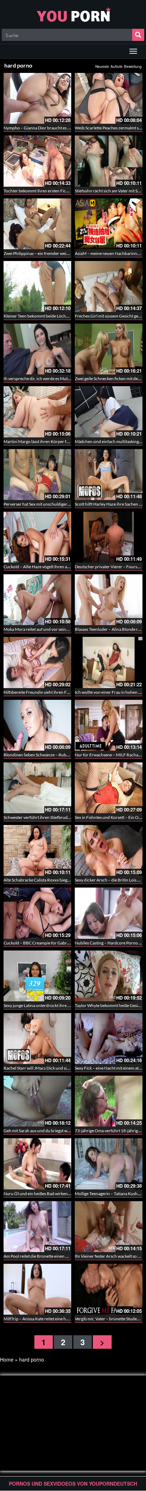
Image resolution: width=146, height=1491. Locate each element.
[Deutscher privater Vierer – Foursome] (108, 537)
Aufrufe (117, 66)
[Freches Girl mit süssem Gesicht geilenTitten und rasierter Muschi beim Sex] (108, 286)
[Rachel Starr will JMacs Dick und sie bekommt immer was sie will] (37, 1038)
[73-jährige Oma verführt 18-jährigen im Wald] (108, 1101)
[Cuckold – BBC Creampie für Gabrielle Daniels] (37, 913)
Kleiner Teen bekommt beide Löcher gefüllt (43, 316)
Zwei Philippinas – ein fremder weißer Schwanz (47, 253)
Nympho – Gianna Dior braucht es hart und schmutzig (53, 128)
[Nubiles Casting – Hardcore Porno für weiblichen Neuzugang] (108, 913)
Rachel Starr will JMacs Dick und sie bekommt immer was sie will (62, 1068)
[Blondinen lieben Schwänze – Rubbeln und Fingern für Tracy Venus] (37, 725)
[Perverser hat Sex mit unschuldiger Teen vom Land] (37, 474)
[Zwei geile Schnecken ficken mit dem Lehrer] (108, 349)
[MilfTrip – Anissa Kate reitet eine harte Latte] (37, 1289)
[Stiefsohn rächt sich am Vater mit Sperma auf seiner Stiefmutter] (108, 160)
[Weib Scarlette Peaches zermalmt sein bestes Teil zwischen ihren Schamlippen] (108, 98)
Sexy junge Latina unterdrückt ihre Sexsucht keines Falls (55, 1005)
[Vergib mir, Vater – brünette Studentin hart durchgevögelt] (108, 1289)
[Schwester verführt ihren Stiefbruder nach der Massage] (37, 787)
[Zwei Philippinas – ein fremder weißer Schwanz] (37, 223)
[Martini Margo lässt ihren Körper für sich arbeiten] (37, 411)
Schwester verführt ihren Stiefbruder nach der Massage (54, 817)
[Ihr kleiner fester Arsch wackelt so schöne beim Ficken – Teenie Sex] (108, 1226)
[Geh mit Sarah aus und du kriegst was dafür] (37, 1101)
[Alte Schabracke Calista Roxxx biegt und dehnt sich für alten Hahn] (37, 850)
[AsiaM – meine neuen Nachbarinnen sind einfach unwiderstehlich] (108, 223)
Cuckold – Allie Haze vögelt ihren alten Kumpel (46, 566)
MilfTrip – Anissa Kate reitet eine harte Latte (43, 1318)
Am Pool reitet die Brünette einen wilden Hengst (47, 1256)
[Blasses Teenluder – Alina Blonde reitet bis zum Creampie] (108, 599)
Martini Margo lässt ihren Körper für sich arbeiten (49, 441)
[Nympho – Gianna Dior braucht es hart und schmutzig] (37, 98)
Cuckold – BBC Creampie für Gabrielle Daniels (46, 943)
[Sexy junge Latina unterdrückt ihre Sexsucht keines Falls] (37, 975)
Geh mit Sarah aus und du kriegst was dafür (43, 1130)
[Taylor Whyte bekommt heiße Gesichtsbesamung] (108, 975)
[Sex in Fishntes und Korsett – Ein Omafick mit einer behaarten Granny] (108, 787)
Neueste (102, 66)
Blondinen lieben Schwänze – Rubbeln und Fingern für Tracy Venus (65, 754)
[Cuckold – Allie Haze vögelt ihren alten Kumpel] (37, 537)
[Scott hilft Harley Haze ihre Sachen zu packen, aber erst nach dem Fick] (108, 474)
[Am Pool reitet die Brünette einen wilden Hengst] (37, 1226)
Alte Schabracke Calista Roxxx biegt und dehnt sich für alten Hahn (64, 880)
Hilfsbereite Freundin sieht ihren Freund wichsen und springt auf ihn (66, 692)
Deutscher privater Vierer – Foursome (110, 566)
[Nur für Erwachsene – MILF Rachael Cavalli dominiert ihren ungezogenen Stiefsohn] (108, 725)
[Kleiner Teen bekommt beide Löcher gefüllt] (37, 286)
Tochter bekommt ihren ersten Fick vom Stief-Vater (50, 190)
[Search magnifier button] (138, 35)
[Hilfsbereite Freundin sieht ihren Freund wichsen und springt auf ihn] (37, 662)
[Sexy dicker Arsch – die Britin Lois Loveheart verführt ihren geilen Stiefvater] (108, 850)
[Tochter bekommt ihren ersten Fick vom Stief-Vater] (37, 160)
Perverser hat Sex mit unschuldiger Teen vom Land (50, 504)
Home (6, 1359)
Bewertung (133, 66)
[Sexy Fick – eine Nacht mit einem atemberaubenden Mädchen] (108, 1038)
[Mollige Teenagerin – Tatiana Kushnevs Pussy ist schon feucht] (108, 1163)
